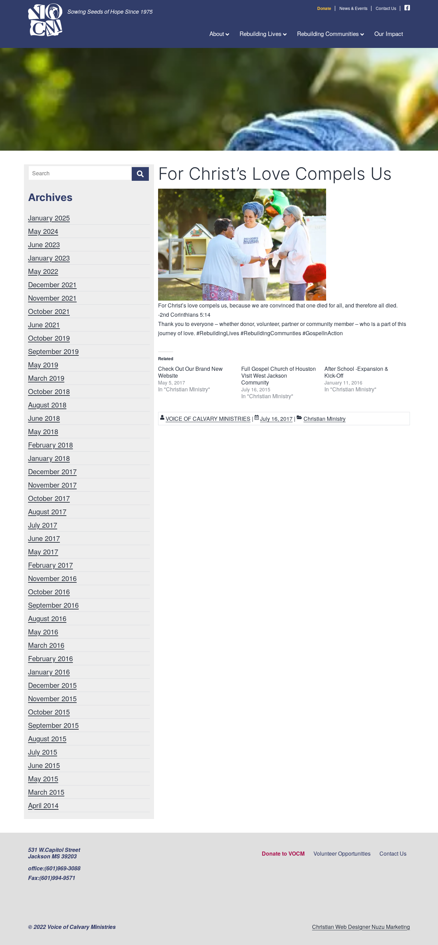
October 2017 (49, 498)
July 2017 (42, 525)
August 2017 (47, 511)
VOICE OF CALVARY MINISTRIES (208, 419)
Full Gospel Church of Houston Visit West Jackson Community (278, 375)
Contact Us (386, 8)
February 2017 (50, 565)
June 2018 (44, 418)
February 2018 (50, 445)
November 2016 (52, 578)
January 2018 (49, 458)
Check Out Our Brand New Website (190, 372)
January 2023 (49, 258)
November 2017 (52, 485)
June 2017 (44, 538)
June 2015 (44, 765)
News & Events (353, 8)
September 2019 (53, 351)
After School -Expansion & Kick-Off (356, 372)
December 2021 (52, 284)
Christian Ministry (325, 419)
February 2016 (50, 658)
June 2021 (44, 324)
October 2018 (49, 391)
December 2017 (52, 471)
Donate (324, 8)
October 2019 (49, 338)
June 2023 (44, 244)
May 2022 (43, 271)
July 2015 (42, 752)
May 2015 (43, 778)
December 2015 (52, 685)
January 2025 (49, 218)
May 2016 (43, 632)
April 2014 (43, 805)
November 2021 (52, 298)
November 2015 (52, 698)
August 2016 (47, 618)
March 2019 (46, 378)
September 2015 (53, 725)
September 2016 (53, 605)
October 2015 (49, 712)
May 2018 (43, 431)
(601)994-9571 (57, 878)
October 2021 (49, 311)
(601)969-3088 (62, 868)
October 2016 (49, 591)
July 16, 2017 (276, 419)
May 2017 (43, 551)
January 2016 (49, 672)
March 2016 (46, 645)
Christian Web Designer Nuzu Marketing (361, 927)
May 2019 (43, 364)
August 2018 (47, 405)
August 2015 (47, 738)
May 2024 (43, 231)
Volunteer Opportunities (342, 853)
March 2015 (46, 792)
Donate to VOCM (283, 853)
